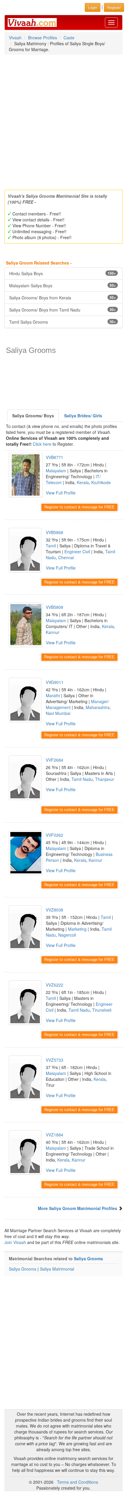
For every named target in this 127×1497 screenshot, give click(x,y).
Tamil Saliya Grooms (62, 322)
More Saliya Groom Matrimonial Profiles (77, 1208)
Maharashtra (98, 707)
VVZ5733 (54, 1060)
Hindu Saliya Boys (62, 273)
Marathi (53, 695)
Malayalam (56, 470)
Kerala (83, 482)
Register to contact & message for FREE (79, 507)
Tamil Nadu (82, 779)
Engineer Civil (77, 551)
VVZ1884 (54, 1135)
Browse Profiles (42, 37)
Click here (42, 444)
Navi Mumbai (58, 713)
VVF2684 (54, 760)
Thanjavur (104, 779)
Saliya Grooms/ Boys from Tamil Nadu (62, 310)
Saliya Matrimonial (57, 1269)
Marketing (77, 929)
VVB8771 (54, 457)
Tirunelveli (101, 1010)
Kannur (52, 632)
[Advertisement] (63, 120)
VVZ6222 (54, 985)
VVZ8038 (54, 910)
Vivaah (15, 37)
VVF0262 (54, 835)
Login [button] (92, 7)
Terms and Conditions (77, 1482)
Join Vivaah (15, 1242)
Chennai (66, 557)
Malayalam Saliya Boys (62, 285)
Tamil (51, 546)
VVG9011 (55, 682)
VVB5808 (54, 607)
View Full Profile (61, 493)
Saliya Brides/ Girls (83, 416)
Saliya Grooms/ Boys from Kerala (62, 298)
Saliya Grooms (88, 1258)
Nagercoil (67, 935)
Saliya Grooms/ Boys (33, 416)
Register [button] (114, 7)
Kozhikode (101, 482)
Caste (69, 37)
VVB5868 (54, 532)
